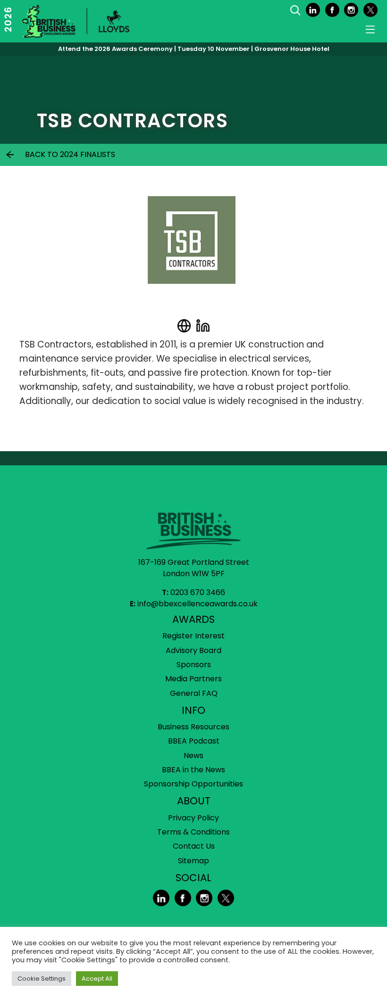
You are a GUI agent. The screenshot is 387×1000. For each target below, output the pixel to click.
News (193, 755)
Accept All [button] (97, 978)
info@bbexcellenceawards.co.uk (197, 603)
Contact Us (194, 846)
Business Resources (193, 726)
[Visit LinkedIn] (203, 325)
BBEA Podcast (193, 741)
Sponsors (194, 664)
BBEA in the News (193, 769)
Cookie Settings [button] (41, 978)
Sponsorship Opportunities (193, 783)
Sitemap (193, 860)
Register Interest (193, 635)
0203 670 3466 (197, 592)
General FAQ (194, 693)
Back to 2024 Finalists (70, 154)
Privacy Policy (193, 817)
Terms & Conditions (193, 831)
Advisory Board (193, 650)
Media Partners (193, 678)
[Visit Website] (184, 325)
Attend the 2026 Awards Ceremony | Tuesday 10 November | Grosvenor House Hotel (193, 48)
